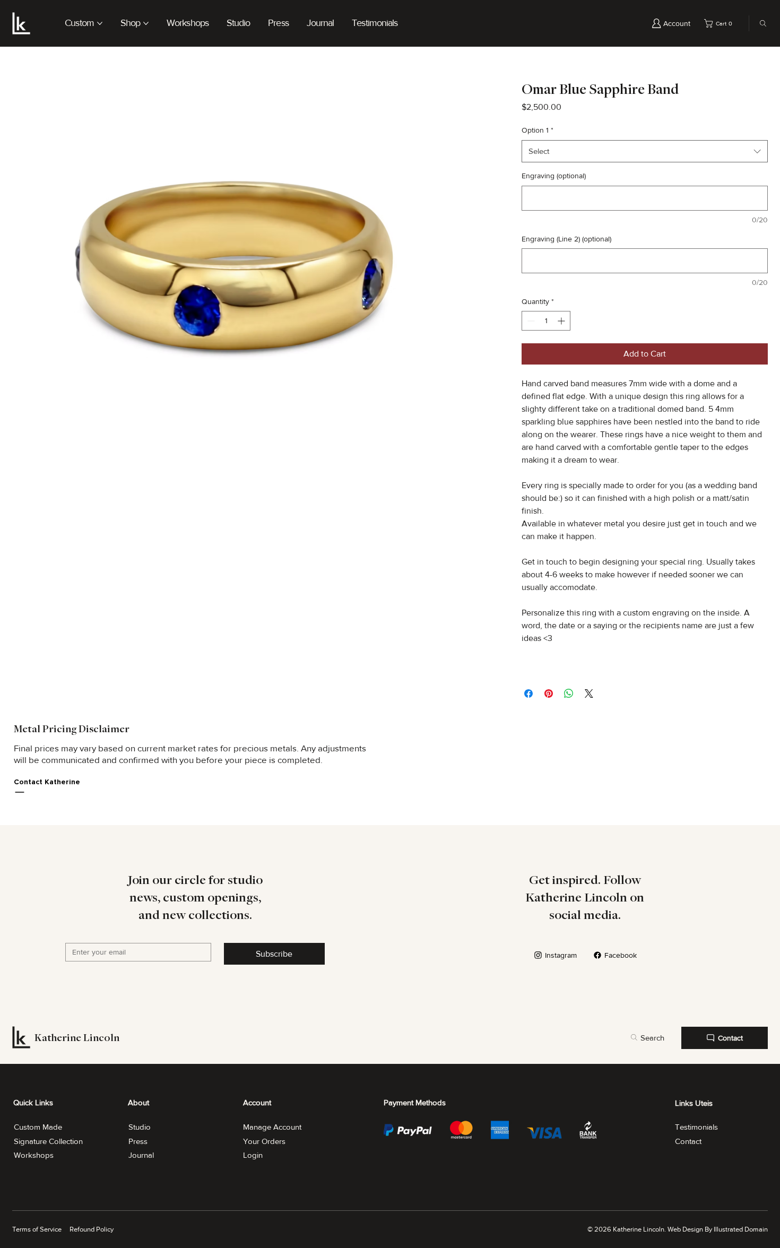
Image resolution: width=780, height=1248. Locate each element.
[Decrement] (529, 320)
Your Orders (264, 1141)
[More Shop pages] (146, 23)
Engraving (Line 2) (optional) (566, 239)
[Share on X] (589, 693)
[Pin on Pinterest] (548, 693)
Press (138, 1141)
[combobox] (645, 151)
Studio (139, 1126)
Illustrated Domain (741, 1229)
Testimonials (696, 1126)
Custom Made (38, 1126)
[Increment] (562, 320)
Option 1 (537, 130)
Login (253, 1154)
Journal (141, 1154)
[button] (720, 23)
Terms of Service (37, 1229)
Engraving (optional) (554, 175)
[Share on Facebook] (528, 693)
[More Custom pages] (99, 23)
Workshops (34, 1154)
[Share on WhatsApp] (568, 693)
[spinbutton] (546, 320)
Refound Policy (92, 1229)
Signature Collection (48, 1141)
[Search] (760, 23)
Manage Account (272, 1126)
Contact (688, 1141)
